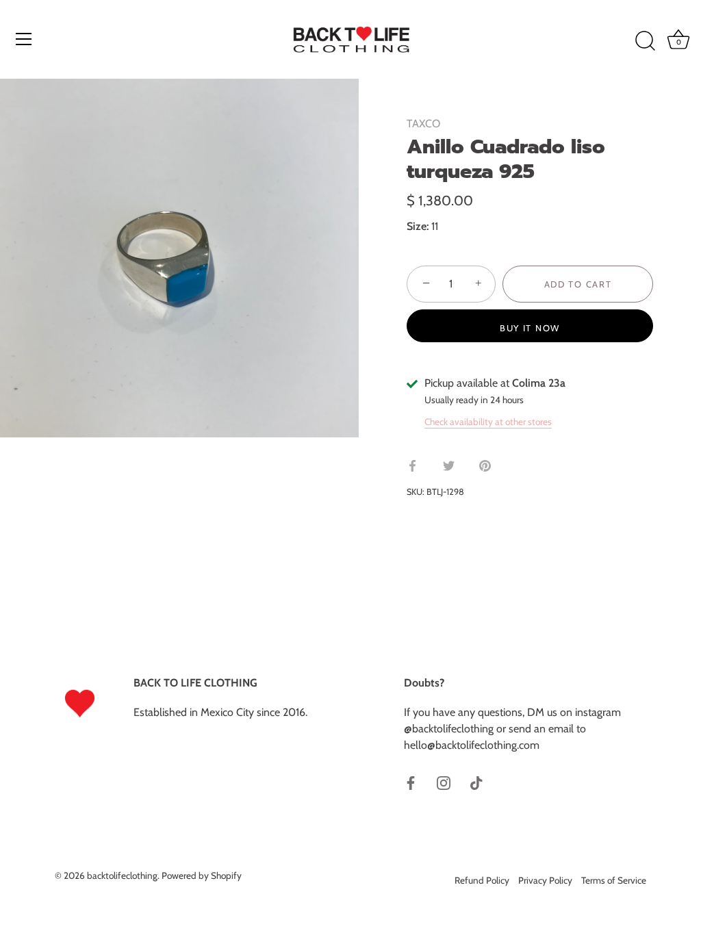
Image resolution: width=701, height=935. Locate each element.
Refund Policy (482, 880)
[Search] (645, 41)
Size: (418, 226)
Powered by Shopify (202, 875)
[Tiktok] (476, 782)
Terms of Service (613, 880)
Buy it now (530, 327)
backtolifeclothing (122, 875)
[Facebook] (411, 782)
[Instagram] (443, 782)
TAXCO (423, 123)
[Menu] (24, 39)
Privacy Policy (545, 880)
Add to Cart (578, 284)
